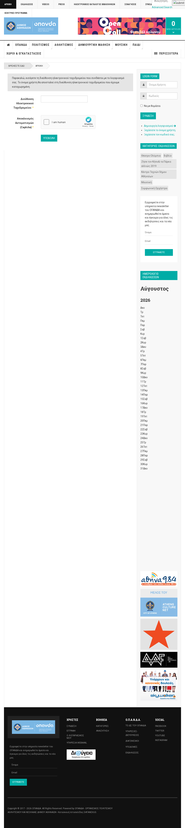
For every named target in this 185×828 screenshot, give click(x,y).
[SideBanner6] (158, 579)
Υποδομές (131, 747)
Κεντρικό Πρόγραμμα (16, 13)
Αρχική (8, 4)
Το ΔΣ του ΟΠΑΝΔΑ (136, 725)
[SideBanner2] (158, 603)
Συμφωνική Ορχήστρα (154, 188)
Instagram (161, 740)
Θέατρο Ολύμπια (151, 155)
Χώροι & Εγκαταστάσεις (24, 53)
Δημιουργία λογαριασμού (159, 125)
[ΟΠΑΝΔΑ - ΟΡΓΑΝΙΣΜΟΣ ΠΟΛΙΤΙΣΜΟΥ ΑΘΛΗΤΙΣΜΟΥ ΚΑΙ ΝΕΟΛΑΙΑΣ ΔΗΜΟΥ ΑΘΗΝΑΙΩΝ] (31, 26)
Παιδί (136, 45)
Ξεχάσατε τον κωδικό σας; (159, 134)
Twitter (159, 731)
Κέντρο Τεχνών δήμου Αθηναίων (154, 174)
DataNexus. (90, 812)
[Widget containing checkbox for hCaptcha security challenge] (68, 122)
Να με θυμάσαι (152, 105)
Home (8, 45)
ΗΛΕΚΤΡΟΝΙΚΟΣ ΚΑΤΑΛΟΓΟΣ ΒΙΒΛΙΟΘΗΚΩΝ (94, 4)
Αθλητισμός (64, 45)
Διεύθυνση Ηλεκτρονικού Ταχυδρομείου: (23, 103)
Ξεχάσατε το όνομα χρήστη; (160, 130)
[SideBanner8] (158, 685)
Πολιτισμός (41, 45)
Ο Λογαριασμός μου (75, 736)
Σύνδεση (71, 726)
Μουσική (121, 45)
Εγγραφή (71, 731)
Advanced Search (162, 7)
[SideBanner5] (158, 660)
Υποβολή (49, 138)
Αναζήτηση (102, 731)
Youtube (160, 735)
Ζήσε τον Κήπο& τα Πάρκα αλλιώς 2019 (156, 163)
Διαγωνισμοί (132, 741)
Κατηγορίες (102, 726)
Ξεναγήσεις (130, 4)
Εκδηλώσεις (27, 4)
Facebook (160, 726)
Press (61, 4)
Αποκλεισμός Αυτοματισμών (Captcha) (24, 123)
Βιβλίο (168, 155)
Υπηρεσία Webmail (77, 742)
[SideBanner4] (158, 634)
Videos (45, 4)
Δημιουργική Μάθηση (94, 45)
